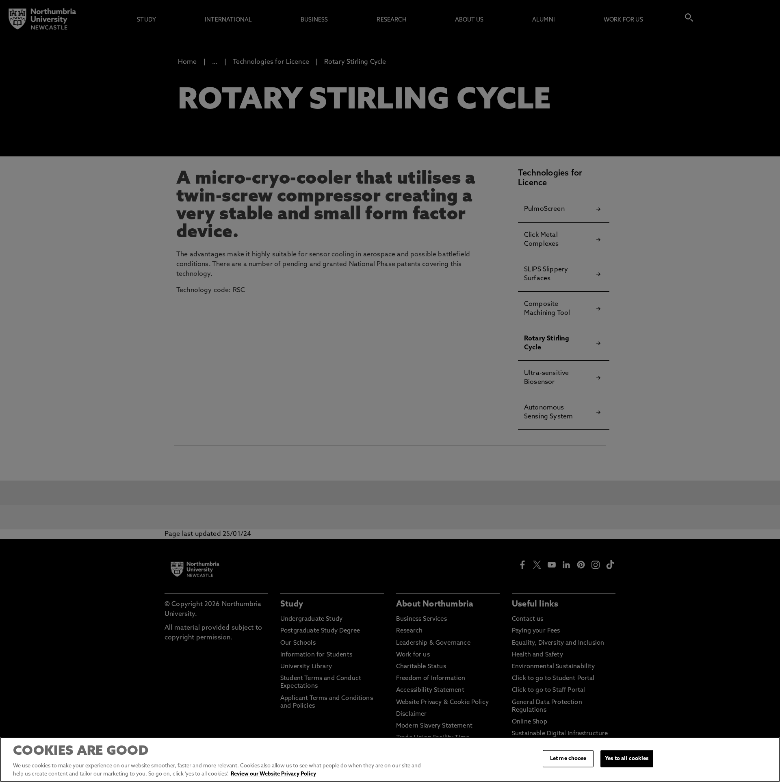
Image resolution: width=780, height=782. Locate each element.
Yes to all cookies (626, 758)
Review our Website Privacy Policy (273, 773)
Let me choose (568, 758)
